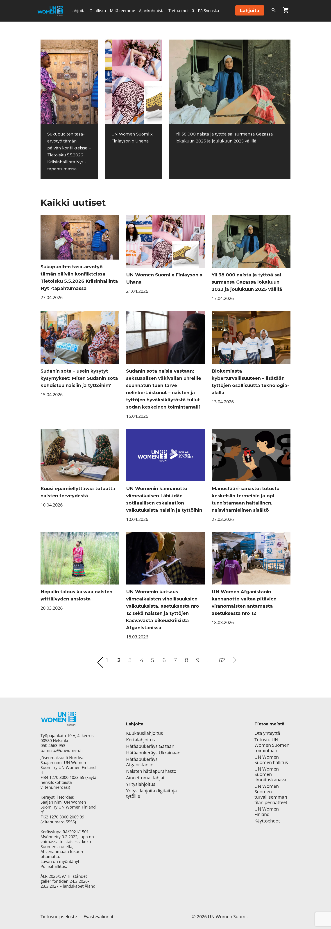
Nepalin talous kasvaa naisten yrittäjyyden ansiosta (76, 595)
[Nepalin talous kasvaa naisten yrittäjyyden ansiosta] (80, 558)
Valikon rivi (80, 32)
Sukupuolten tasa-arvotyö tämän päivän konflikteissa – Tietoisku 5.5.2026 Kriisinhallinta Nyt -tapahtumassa (79, 277)
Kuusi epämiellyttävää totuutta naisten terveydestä (78, 492)
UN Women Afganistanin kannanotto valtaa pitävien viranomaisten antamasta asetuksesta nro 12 (244, 602)
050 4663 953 (53, 745)
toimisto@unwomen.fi (62, 750)
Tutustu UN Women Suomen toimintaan (271, 745)
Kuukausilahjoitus (144, 733)
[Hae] (273, 11)
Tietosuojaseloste (59, 916)
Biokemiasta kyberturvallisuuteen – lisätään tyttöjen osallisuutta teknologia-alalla (250, 381)
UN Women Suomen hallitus (271, 759)
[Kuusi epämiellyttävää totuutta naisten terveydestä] (80, 455)
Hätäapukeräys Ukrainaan (153, 753)
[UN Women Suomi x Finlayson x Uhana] (133, 82)
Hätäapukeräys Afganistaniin (142, 762)
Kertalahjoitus (140, 739)
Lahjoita (78, 10)
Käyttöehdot (267, 821)
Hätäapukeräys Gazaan (150, 746)
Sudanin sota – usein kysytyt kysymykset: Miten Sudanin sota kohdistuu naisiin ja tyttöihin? (79, 378)
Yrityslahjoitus (140, 784)
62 (222, 660)
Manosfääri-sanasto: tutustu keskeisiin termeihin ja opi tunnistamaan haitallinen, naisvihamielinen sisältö (245, 499)
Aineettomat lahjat (145, 777)
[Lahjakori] (285, 11)
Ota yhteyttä (267, 733)
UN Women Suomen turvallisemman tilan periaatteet (271, 794)
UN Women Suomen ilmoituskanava (270, 774)
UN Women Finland (266, 811)
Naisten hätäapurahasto (151, 771)
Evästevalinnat (98, 916)
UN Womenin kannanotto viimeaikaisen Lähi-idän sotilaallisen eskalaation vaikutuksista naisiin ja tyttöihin (164, 499)
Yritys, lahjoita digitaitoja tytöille (151, 793)
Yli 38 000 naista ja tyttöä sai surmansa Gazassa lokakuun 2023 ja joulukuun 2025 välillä (247, 282)
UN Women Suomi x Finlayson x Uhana (164, 278)
